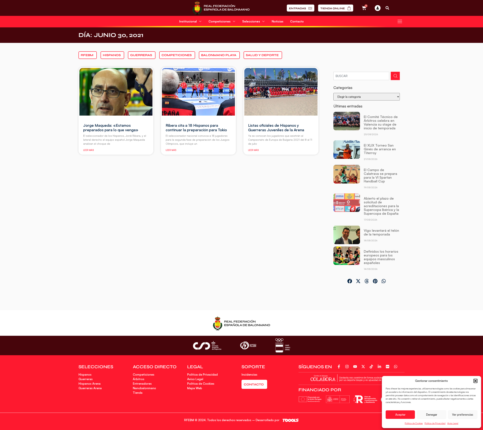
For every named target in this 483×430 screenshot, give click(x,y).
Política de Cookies (414, 423)
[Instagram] (348, 366)
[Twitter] (364, 366)
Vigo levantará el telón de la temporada (381, 232)
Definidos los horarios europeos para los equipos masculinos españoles (381, 257)
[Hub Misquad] (378, 8)
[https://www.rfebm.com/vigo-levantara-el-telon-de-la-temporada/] (346, 235)
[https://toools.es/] (290, 420)
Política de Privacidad (435, 423)
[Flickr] (388, 366)
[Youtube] (356, 366)
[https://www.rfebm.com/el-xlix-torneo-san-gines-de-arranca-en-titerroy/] (346, 151)
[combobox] (361, 76)
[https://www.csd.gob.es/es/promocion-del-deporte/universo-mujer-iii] (248, 345)
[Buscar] (395, 76)
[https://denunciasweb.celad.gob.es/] (351, 377)
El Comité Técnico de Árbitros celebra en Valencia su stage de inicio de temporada (381, 122)
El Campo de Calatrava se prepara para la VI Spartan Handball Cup (380, 175)
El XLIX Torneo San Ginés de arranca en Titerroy (380, 149)
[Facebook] (339, 366)
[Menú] (400, 21)
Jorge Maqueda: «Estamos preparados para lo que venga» (110, 127)
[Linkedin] (380, 366)
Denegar (431, 414)
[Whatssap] (396, 366)
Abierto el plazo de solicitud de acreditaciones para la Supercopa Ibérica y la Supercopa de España (381, 205)
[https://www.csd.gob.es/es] (207, 345)
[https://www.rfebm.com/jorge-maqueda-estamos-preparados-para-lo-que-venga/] (115, 92)
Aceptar (400, 414)
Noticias (277, 21)
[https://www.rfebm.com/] (221, 7)
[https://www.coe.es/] (282, 345)
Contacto (297, 21)
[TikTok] (372, 366)
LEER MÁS (88, 150)
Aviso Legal (452, 423)
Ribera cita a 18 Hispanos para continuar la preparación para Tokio (196, 127)
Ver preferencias (462, 414)
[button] (475, 381)
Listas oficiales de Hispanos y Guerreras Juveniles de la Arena (276, 127)
